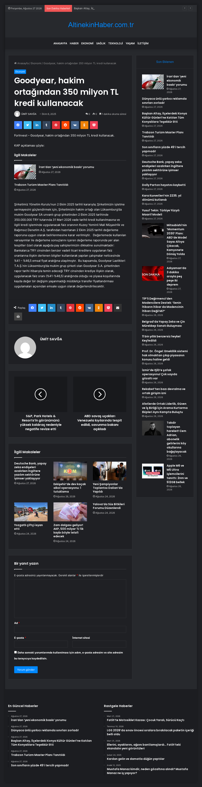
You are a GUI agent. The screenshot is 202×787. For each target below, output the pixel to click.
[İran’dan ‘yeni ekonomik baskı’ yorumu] (25, 171)
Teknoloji (115, 43)
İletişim (143, 43)
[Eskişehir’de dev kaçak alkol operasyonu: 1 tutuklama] (70, 471)
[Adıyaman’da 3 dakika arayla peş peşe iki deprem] (153, 273)
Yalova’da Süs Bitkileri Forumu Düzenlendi (109, 506)
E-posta (20, 637)
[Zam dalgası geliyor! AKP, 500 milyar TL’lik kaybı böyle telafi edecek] (70, 511)
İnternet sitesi (81, 637)
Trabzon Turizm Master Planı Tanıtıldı (41, 185)
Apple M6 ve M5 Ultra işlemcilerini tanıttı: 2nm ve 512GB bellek (177, 474)
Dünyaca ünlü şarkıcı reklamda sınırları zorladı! (164, 101)
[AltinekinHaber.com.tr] (101, 25)
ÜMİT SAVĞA (28, 113)
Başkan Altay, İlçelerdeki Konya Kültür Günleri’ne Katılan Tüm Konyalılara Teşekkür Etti (126, 8)
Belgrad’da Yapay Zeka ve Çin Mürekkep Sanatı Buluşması (163, 324)
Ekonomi (87, 43)
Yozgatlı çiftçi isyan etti (28, 527)
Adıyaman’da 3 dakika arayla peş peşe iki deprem (176, 276)
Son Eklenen (165, 62)
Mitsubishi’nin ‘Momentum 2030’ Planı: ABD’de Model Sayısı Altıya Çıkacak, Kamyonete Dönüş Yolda (177, 239)
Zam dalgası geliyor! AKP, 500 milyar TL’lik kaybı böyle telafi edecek (68, 530)
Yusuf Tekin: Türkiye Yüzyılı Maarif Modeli (161, 212)
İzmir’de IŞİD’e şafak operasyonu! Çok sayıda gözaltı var (159, 374)
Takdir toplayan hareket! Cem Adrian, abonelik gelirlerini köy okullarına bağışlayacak (176, 437)
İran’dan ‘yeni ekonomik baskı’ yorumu (66, 167)
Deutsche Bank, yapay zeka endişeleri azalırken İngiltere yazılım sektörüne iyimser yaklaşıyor (30, 470)
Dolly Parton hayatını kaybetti (164, 185)
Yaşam (130, 43)
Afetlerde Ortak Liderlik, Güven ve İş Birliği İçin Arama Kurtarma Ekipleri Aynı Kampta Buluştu (165, 408)
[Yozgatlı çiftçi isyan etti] (31, 511)
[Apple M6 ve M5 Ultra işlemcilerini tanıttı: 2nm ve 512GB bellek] (153, 471)
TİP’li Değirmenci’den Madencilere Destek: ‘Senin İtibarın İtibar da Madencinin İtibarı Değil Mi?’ (162, 305)
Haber (74, 43)
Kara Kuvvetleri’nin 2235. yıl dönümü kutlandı (161, 198)
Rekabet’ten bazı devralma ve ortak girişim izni (163, 391)
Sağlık (101, 43)
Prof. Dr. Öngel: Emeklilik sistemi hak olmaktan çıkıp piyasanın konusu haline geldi (165, 355)
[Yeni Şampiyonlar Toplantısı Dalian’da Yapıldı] (109, 471)
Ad (17, 623)
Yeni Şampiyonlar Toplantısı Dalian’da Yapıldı (108, 488)
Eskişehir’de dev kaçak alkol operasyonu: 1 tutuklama (69, 488)
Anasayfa (60, 43)
